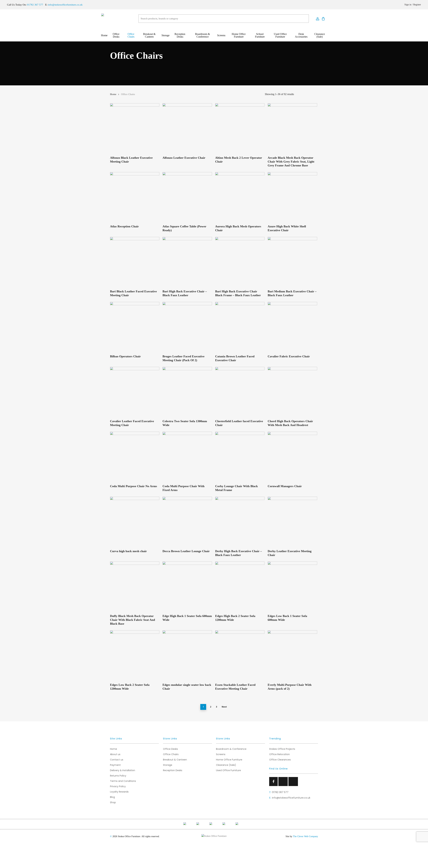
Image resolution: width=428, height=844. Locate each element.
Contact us (116, 759)
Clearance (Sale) (226, 765)
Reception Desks (172, 770)
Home (113, 94)
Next (224, 706)
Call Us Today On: (25, 4)
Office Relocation (279, 754)
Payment (115, 765)
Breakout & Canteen (175, 759)
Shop (113, 802)
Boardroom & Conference (231, 749)
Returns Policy (118, 775)
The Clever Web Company (305, 836)
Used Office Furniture (228, 770)
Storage (167, 765)
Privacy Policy (118, 786)
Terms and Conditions (123, 781)
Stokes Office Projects (282, 749)
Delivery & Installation (122, 770)
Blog (112, 797)
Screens (220, 754)
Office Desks (170, 749)
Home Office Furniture (229, 759)
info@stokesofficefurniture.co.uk (65, 4)
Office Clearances (280, 759)
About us (115, 754)
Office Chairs (171, 754)
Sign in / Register (412, 4)
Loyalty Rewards (119, 791)
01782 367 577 (280, 792)
